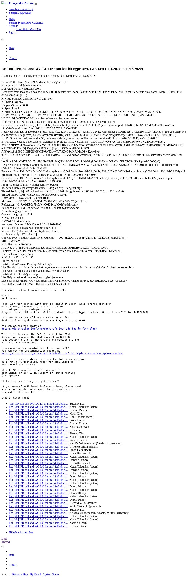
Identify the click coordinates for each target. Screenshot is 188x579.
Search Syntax (17, 22)
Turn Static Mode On (28, 29)
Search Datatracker (20, 12)
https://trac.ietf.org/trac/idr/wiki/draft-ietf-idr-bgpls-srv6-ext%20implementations (62, 353)
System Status (51, 574)
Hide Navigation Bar (21, 532)
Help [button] (12, 19)
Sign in (13, 32)
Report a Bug (20, 574)
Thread (13, 58)
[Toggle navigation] (35, 4)
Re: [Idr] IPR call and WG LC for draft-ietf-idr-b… (38, 406)
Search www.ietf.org (21, 9)
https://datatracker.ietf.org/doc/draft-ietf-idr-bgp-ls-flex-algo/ (49, 328)
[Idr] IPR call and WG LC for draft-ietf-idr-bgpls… (38, 403)
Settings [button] (13, 25)
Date (11, 48)
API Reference (34, 22)
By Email (35, 574)
